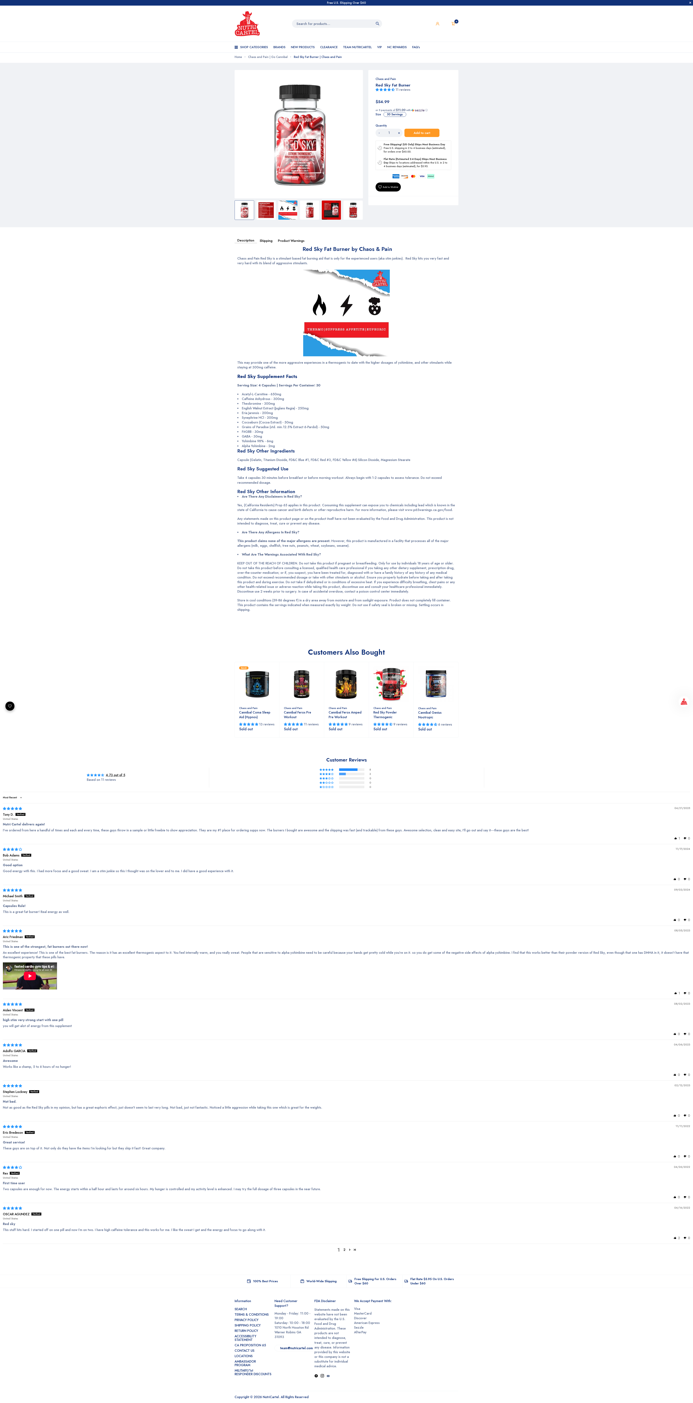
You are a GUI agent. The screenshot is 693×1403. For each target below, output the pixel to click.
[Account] (437, 23)
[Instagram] (322, 1376)
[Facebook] (316, 1376)
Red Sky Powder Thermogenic (385, 714)
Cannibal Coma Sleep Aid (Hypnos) (254, 714)
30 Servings (395, 114)
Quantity (381, 126)
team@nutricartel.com (296, 1348)
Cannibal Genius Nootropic (430, 715)
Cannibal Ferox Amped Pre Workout (345, 714)
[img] (12, 808)
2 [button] (344, 1249)
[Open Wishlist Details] (445, 23)
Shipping (266, 240)
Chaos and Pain (386, 79)
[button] (386, 89)
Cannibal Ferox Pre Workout (297, 714)
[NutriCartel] (247, 23)
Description (245, 240)
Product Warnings (291, 240)
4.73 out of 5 (115, 775)
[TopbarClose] (690, 2)
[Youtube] (328, 1376)
